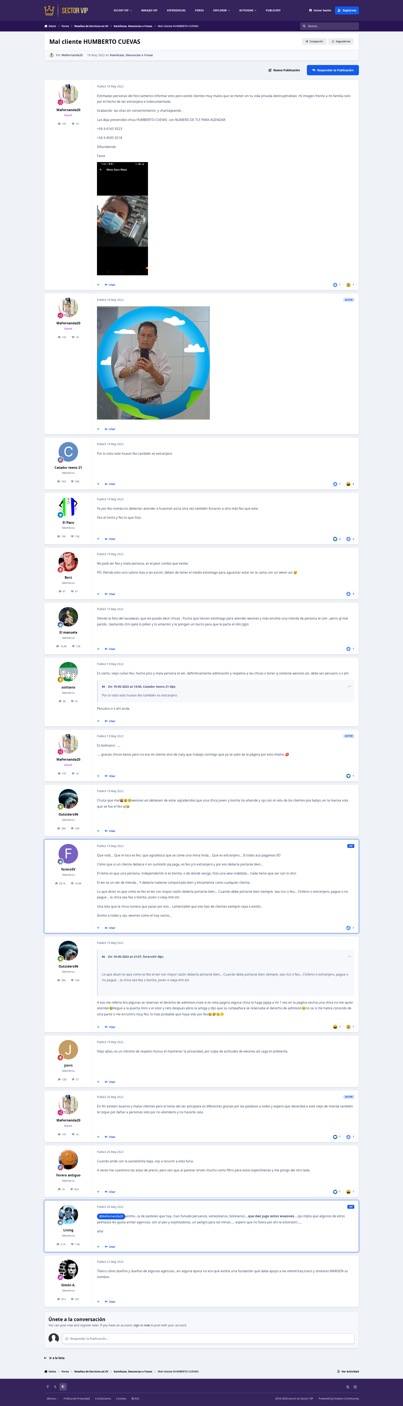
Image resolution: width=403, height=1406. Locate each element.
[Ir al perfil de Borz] (68, 562)
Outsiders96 (68, 814)
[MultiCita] (98, 285)
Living (68, 1230)
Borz (68, 577)
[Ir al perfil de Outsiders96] (68, 799)
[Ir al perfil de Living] (68, 1214)
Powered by (339, 1398)
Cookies (121, 1398)
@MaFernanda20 (111, 1216)
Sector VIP (307, 1398)
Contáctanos (103, 1398)
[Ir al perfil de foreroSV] (68, 854)
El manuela (68, 632)
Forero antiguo (68, 1175)
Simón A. (68, 1285)
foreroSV (68, 869)
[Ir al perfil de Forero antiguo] (68, 1160)
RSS (136, 1398)
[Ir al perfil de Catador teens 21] (68, 452)
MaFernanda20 (72, 55)
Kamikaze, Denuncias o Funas (131, 55)
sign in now (141, 1325)
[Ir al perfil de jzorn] (68, 1050)
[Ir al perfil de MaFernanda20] (51, 55)
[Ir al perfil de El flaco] (68, 507)
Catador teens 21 (68, 467)
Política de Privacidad (77, 1398)
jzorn (68, 1065)
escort (292, 1398)
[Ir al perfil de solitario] (68, 672)
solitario (68, 687)
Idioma (51, 1398)
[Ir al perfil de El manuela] (68, 617)
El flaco (68, 522)
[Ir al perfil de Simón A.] (68, 1269)
